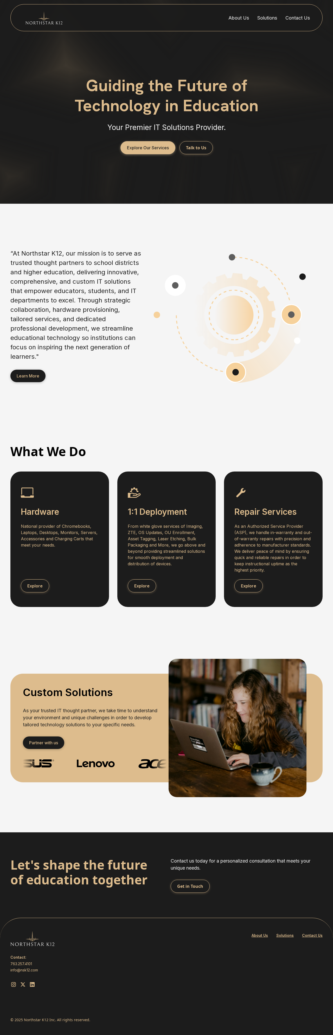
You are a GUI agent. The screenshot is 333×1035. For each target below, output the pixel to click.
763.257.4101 (21, 964)
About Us (238, 18)
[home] (44, 17)
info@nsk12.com (24, 970)
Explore (35, 585)
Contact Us (297, 18)
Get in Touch (190, 886)
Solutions (267, 18)
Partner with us (43, 742)
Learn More (28, 376)
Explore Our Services (148, 147)
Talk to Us (196, 148)
